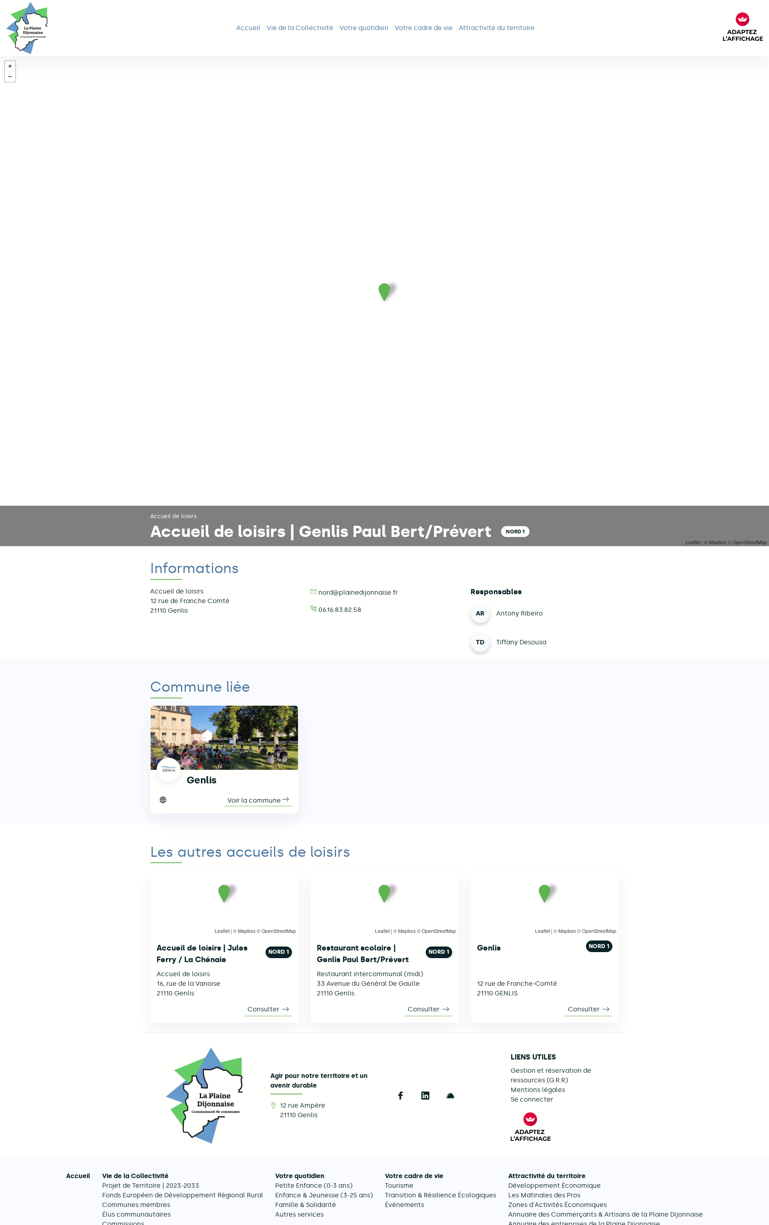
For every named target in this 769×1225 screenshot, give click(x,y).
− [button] (10, 76)
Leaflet (222, 930)
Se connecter (532, 1099)
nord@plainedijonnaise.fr (358, 592)
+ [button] (10, 66)
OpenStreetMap (279, 930)
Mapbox (247, 930)
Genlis (202, 780)
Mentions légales (538, 1090)
